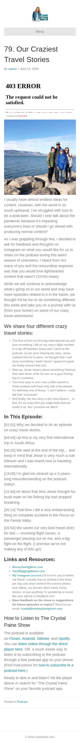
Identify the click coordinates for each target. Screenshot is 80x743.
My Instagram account (26, 575)
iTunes (14, 639)
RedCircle (22, 116)
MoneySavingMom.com (27, 567)
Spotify (64, 639)
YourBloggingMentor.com (28, 571)
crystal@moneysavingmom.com (41, 608)
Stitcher (43, 639)
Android (28, 639)
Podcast (22, 701)
